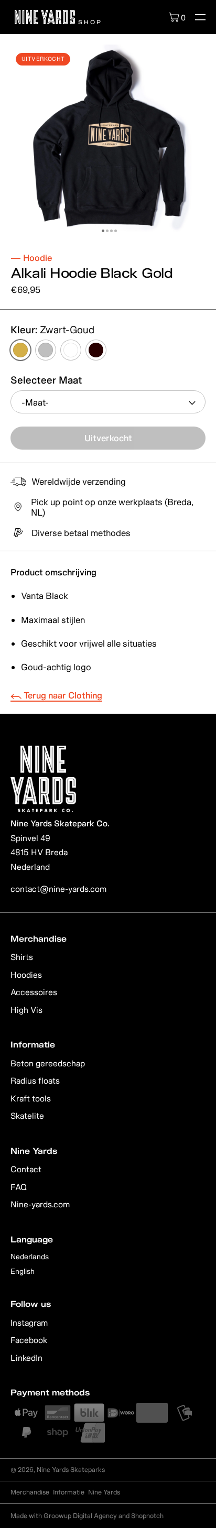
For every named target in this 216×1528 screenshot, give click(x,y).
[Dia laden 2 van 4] (107, 230)
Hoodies (26, 974)
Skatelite (27, 1115)
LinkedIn (26, 1357)
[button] (200, 17)
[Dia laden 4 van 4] (116, 230)
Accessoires (33, 992)
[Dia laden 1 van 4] (103, 230)
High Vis (26, 1010)
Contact (25, 1169)
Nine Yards (104, 1492)
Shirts (21, 957)
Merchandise (29, 1492)
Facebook (28, 1340)
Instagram (29, 1322)
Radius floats (35, 1080)
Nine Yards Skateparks (71, 1470)
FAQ (18, 1187)
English (22, 1271)
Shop (88, 21)
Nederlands (29, 1256)
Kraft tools (30, 1098)
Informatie (68, 1492)
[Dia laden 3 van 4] (112, 230)
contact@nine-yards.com (58, 888)
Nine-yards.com (40, 1204)
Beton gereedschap (47, 1063)
